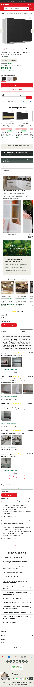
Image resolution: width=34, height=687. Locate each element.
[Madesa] (5, 4)
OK (29, 98)
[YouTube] (14, 661)
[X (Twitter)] (23, 661)
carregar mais (17, 477)
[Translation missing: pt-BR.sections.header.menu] (2, 8)
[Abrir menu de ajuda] (31, 678)
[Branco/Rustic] (14, 79)
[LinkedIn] (20, 661)
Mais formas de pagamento (7, 72)
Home (2, 13)
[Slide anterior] (1, 31)
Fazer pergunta (9, 495)
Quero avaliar (9, 325)
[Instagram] (7, 661)
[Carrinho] (31, 8)
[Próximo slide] (32, 31)
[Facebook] (10, 661)
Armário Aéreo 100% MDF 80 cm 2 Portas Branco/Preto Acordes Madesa (19, 13)
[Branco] (9, 79)
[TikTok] (26, 661)
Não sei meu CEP (27, 101)
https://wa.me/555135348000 (11, 511)
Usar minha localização (10, 101)
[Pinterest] (17, 661)
